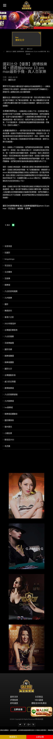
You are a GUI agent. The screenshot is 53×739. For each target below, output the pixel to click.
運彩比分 (29, 49)
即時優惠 (14, 703)
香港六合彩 (9, 317)
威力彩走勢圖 (10, 382)
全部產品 (39, 697)
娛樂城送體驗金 (11, 414)
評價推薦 (14, 700)
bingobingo (9, 259)
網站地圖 (40, 719)
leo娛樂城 (9, 407)
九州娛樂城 (9, 401)
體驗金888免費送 (39, 703)
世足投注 (8, 265)
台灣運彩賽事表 (11, 330)
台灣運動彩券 (10, 375)
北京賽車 (8, 272)
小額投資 (8, 433)
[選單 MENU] (4, 5)
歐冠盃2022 (9, 440)
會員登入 (13, 737)
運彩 (6, 304)
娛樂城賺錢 (9, 356)
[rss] (33, 724)
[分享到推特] (20, 724)
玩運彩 (7, 253)
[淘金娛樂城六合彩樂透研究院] (26, 5)
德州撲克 (8, 427)
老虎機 (7, 446)
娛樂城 (7, 285)
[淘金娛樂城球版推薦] (26, 18)
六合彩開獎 (9, 336)
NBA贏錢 (39, 700)
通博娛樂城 (9, 388)
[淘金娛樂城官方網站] (26, 686)
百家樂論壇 (9, 343)
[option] (26, 18)
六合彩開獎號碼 (11, 394)
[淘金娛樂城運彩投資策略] (26, 496)
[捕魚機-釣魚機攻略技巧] (26, 546)
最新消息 (14, 697)
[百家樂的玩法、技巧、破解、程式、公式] (26, 647)
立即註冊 (18, 709)
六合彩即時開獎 (11, 291)
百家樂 (7, 278)
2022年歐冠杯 (10, 323)
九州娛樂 (8, 298)
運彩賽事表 (9, 420)
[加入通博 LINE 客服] (41, 711)
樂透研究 (8, 311)
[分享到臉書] (24, 724)
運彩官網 (8, 349)
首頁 (22, 49)
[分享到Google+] (29, 724)
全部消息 (8, 246)
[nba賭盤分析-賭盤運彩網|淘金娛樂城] (26, 597)
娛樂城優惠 (9, 362)
